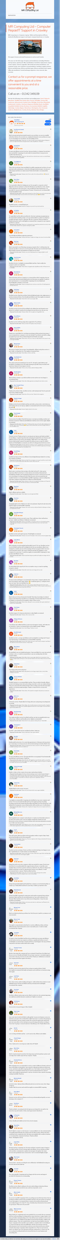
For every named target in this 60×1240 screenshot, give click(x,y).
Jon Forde (16, 1168)
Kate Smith (16, 989)
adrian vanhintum (18, 676)
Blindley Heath (38, 104)
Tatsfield (17, 100)
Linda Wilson (17, 539)
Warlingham (35, 108)
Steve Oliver (16, 179)
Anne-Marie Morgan (18, 512)
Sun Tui (15, 1028)
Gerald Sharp (17, 451)
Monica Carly (17, 919)
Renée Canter (17, 1011)
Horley (21, 106)
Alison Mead (17, 1091)
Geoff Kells (16, 976)
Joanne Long (16, 782)
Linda (15, 430)
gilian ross (16, 696)
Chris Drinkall (17, 413)
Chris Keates (16, 607)
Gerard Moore (17, 316)
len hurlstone (17, 145)
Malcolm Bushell (17, 1078)
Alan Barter (16, 1103)
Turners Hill (44, 100)
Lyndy (15, 591)
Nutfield (16, 106)
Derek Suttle (16, 750)
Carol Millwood (17, 161)
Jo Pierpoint (16, 1115)
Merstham (11, 100)
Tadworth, (47, 98)
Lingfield (44, 106)
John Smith (16, 794)
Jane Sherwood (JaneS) (19, 129)
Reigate (22, 108)
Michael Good (17, 907)
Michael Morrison (18, 812)
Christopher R (17, 724)
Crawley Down (27, 102)
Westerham (27, 108)
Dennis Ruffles (17, 327)
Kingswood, (31, 104)
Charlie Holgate (17, 1038)
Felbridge (33, 102)
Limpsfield (11, 106)
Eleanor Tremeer (17, 1180)
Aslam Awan (16, 663)
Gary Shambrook (17, 357)
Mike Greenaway (17, 1208)
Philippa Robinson (18, 619)
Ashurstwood (18, 102)
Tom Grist (16, 498)
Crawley (17, 108)
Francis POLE (17, 198)
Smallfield (45, 104)
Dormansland (33, 106)
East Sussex (23, 100)
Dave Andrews (17, 271)
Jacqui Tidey (16, 1141)
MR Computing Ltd (19, 121)
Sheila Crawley (17, 302)
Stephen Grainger (18, 398)
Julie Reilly (16, 878)
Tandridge (37, 100)
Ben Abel (16, 736)
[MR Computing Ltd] (30, 7)
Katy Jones (16, 241)
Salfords (33, 110)
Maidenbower (17, 110)
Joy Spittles (16, 210)
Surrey (32, 100)
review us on (47, 124)
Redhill (40, 106)
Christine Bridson (18, 1060)
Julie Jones (16, 858)
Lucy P (15, 829)
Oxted (42, 98)
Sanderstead (11, 104)
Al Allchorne (17, 1001)
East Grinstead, (43, 108)
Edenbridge (11, 108)
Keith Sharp (16, 289)
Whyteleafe (46, 102)
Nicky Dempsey (17, 889)
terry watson (16, 229)
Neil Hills (16, 560)
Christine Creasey (18, 947)
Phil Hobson (16, 465)
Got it (54, 1239)
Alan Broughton (17, 371)
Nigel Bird (16, 486)
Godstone (10, 110)
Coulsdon (18, 104)
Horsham (26, 106)
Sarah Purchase (17, 257)
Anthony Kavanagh (18, 766)
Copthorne (11, 102)
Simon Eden (16, 1125)
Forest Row (40, 102)
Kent (28, 100)
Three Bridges (40, 110)
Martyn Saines (17, 343)
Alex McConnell (17, 632)
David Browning (17, 711)
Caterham (24, 104)
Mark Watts (16, 1048)
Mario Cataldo (17, 1192)
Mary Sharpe (17, 646)
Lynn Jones (16, 962)
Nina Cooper (17, 1157)
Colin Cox (16, 574)
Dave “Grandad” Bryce (19, 385)
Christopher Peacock (18, 528)
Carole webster (17, 844)
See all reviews (48, 121)
